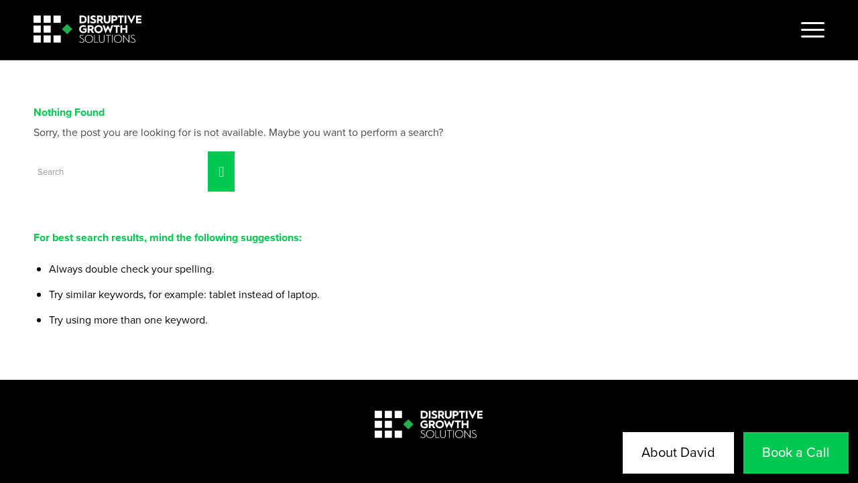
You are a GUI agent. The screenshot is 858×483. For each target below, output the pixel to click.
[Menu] (808, 30)
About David (678, 452)
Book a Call (796, 452)
